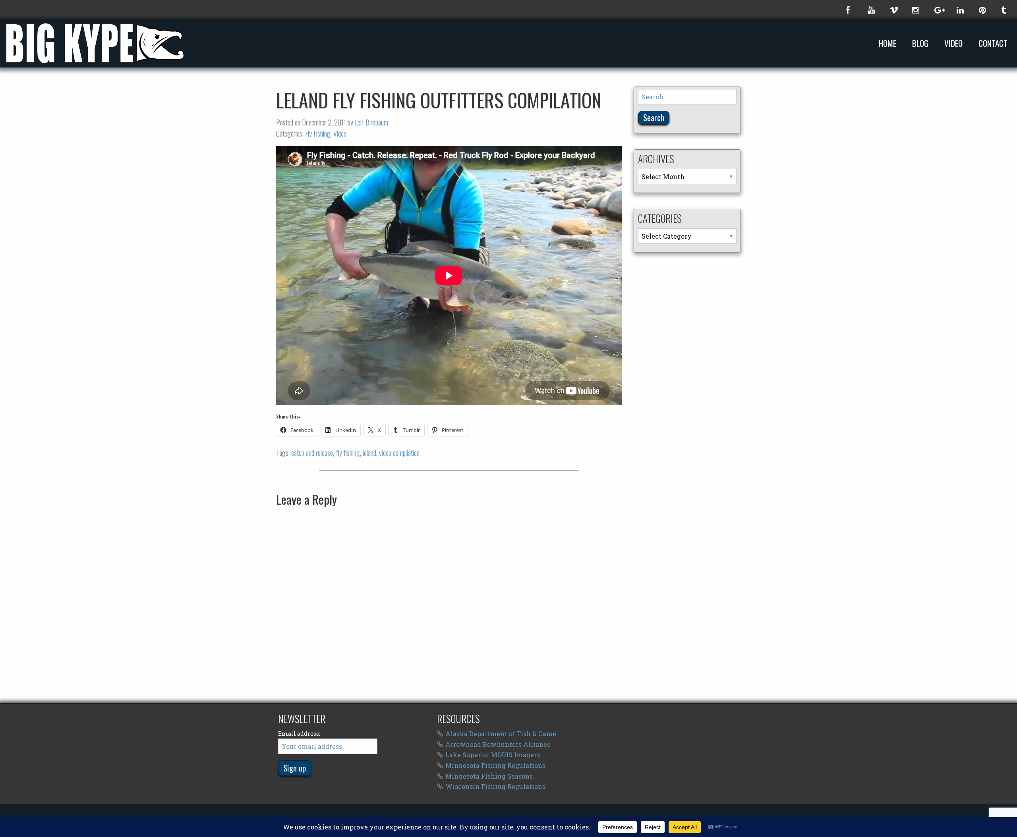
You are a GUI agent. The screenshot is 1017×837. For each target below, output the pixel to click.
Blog (920, 43)
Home (887, 43)
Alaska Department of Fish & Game (500, 733)
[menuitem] (889, 43)
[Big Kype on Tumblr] (1004, 9)
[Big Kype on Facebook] (848, 9)
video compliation (399, 452)
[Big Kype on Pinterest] (982, 9)
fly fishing (348, 452)
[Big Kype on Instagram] (915, 9)
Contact (992, 43)
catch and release (312, 452)
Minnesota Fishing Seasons (489, 776)
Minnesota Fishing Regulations (495, 765)
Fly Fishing (318, 133)
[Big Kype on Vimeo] (893, 9)
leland (369, 452)
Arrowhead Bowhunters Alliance (498, 744)
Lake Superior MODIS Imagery (493, 754)
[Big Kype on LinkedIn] (959, 9)
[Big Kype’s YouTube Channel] (870, 9)
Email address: (299, 733)
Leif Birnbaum (371, 122)
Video (953, 43)
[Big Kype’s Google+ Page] (937, 9)
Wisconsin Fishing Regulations (495, 786)
